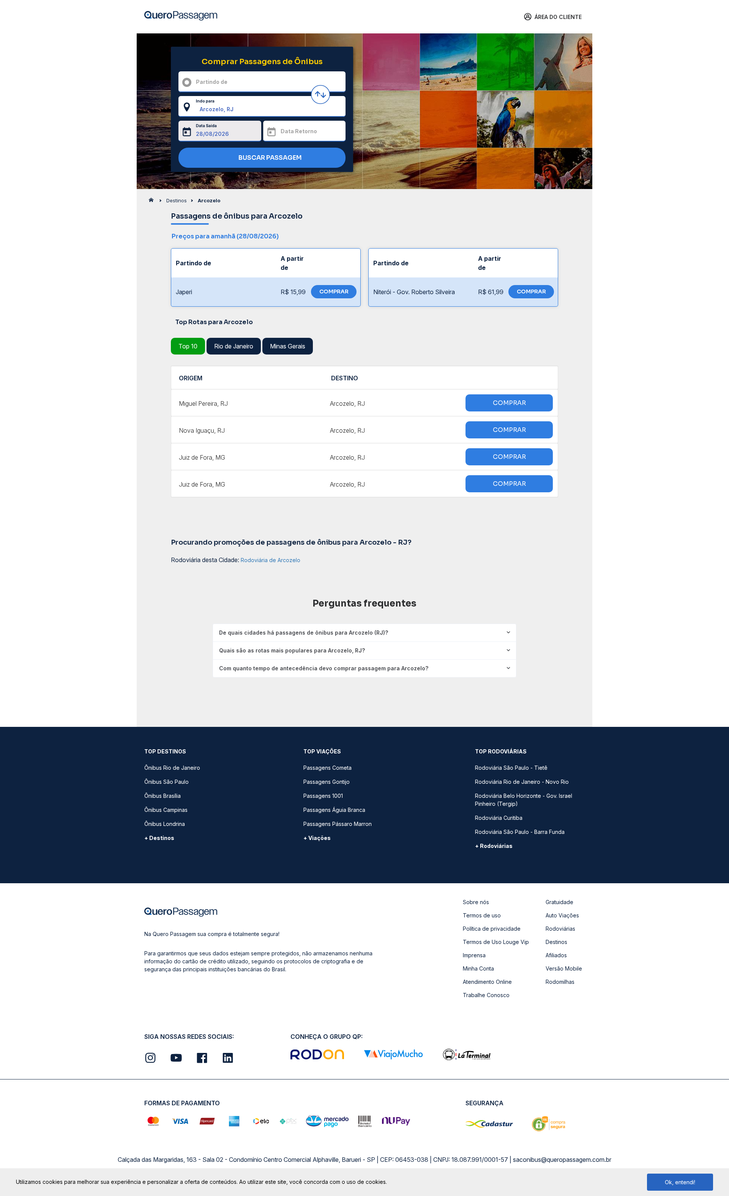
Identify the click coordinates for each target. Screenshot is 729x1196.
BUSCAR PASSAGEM (269, 158)
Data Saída (206, 125)
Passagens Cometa (327, 767)
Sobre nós (476, 902)
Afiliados (556, 955)
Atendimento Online (487, 982)
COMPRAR (334, 291)
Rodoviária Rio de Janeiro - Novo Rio (522, 781)
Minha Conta (478, 968)
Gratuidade (559, 902)
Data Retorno (299, 131)
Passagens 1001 (323, 796)
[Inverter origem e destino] (320, 94)
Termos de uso (482, 915)
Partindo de (211, 82)
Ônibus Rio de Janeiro (172, 767)
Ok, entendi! (680, 1182)
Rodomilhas (560, 982)
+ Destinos (159, 838)
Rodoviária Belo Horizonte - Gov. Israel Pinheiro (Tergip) (523, 800)
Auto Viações (562, 915)
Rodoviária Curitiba (498, 818)
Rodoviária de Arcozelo (270, 560)
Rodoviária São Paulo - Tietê (511, 767)
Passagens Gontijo (326, 781)
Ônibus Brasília (162, 796)
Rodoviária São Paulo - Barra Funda (520, 832)
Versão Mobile (564, 968)
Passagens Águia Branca (334, 810)
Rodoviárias (560, 928)
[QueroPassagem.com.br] (153, 202)
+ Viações (317, 838)
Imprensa (474, 955)
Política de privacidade (492, 928)
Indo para (205, 101)
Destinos (556, 942)
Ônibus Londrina (164, 824)
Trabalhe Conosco (486, 995)
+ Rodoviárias (494, 846)
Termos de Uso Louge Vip (496, 942)
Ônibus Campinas (166, 810)
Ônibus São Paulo (166, 781)
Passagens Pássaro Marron (337, 824)
